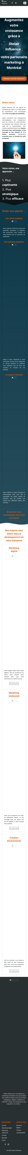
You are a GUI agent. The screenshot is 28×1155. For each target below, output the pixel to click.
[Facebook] (12, 3)
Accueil (4, 1125)
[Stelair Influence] (4, 3)
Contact (4, 1135)
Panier (4, 1140)
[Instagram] (15, 3)
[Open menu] (24, 3)
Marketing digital (7, 1128)
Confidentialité (20, 1132)
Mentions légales (19, 1126)
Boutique (4, 1138)
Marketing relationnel (5, 1132)
